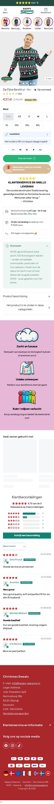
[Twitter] (19, 745)
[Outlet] (38, 22)
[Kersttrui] (5, 22)
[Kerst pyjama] (16, 22)
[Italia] (30, 773)
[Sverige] (42, 773)
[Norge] (36, 773)
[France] (24, 773)
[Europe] (18, 773)
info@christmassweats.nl (36, 785)
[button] (10, 94)
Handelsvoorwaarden (16, 713)
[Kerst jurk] (49, 22)
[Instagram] (6, 745)
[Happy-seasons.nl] (27, 11)
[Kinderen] (27, 22)
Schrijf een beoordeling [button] (27, 535)
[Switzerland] (48, 773)
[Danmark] (12, 773)
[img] (10, 555)
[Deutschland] (6, 773)
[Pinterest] (12, 745)
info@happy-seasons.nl (26, 683)
